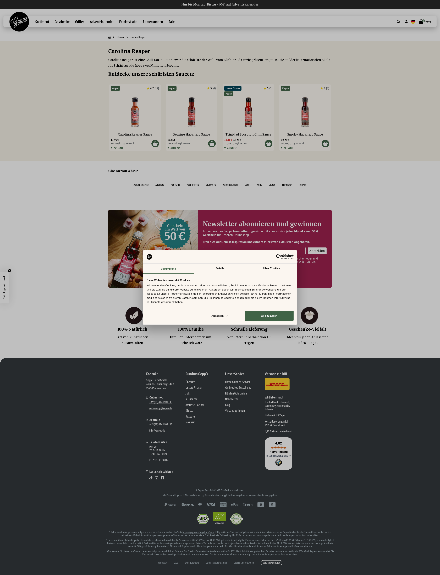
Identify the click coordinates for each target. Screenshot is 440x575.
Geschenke (62, 21)
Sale (171, 21)
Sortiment (42, 21)
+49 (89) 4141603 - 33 (160, 401)
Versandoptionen (235, 410)
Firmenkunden (153, 21)
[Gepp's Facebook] (162, 477)
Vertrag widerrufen (271, 562)
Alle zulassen (269, 315)
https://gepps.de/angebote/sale (198, 532)
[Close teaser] (9, 270)
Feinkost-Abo (128, 21)
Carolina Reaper (120, 60)
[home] (109, 37)
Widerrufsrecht (192, 562)
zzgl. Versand (127, 143)
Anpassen (217, 315)
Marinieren (287, 184)
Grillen (80, 21)
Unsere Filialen (193, 387)
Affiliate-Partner (194, 405)
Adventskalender (102, 21)
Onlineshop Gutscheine (238, 387)
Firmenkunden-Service (237, 382)
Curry (259, 184)
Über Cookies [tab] (271, 268)
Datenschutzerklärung (216, 562)
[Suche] (398, 21)
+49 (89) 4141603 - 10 (160, 424)
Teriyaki (302, 184)
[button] (4, 287)
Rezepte (190, 416)
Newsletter (231, 399)
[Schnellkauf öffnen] (155, 143)
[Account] (406, 22)
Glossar (120, 37)
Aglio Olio (175, 184)
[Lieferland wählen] (413, 22)
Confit (247, 184)
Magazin (190, 422)
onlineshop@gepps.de (160, 408)
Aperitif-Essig (193, 184)
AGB (176, 562)
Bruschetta (211, 184)
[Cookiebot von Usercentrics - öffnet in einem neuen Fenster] (278, 257)
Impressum (163, 562)
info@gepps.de (157, 430)
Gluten (272, 184)
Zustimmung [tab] (168, 268)
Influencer (191, 399)
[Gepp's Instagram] (156, 477)
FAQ (227, 405)
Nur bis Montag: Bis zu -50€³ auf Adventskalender (220, 4)
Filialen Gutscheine (236, 393)
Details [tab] (220, 268)
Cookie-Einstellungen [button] (244, 562)
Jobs (188, 393)
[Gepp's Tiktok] (150, 477)
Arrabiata (160, 184)
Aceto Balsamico (141, 184)
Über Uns (190, 382)
